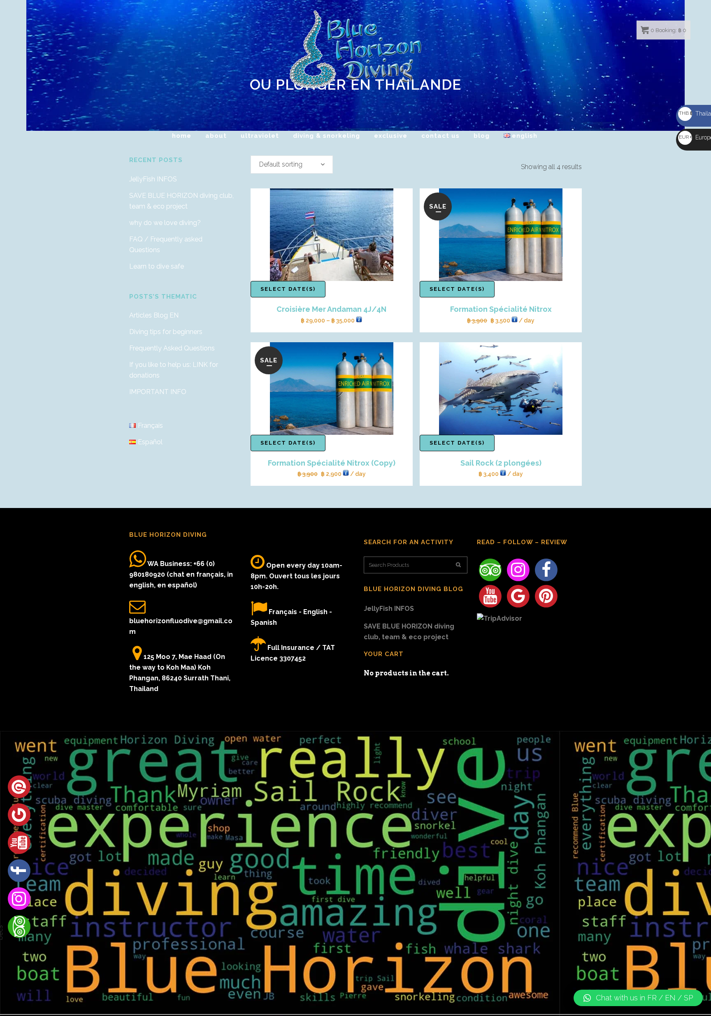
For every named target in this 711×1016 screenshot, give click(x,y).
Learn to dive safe (156, 266)
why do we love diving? (165, 223)
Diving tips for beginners (165, 332)
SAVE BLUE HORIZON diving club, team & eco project (409, 631)
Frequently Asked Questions (172, 348)
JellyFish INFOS (153, 179)
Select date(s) (288, 289)
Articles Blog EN (154, 315)
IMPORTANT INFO (157, 392)
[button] (638, 998)
